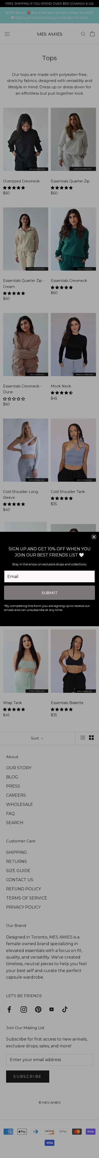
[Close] (94, 537)
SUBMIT (50, 592)
